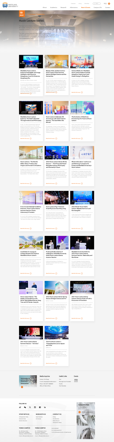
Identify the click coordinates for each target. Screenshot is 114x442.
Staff (87, 10)
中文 (105, 3)
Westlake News (41, 14)
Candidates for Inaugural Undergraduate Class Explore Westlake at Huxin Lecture (29, 253)
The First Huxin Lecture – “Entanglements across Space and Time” (55, 343)
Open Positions (39, 416)
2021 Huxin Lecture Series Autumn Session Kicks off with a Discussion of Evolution (82, 298)
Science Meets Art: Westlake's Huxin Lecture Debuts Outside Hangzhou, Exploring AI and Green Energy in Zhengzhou (81, 73)
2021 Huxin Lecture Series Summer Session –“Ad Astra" (29, 342)
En (109, 3)
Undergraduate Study (23, 416)
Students (87, 8)
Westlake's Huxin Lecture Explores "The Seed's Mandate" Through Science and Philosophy (30, 118)
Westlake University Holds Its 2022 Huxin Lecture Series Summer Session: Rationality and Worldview (82, 254)
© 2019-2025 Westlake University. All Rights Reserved (61, 432)
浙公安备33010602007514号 (57, 430)
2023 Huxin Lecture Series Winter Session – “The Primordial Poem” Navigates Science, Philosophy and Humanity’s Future (56, 164)
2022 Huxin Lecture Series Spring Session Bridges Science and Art (56, 297)
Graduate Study (22, 418)
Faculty (87, 6)
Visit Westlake (62, 386)
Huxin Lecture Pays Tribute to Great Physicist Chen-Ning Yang (56, 207)
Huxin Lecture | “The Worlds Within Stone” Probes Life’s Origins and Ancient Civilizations (30, 163)
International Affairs (57, 422)
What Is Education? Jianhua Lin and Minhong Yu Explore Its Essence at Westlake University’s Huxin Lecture (81, 164)
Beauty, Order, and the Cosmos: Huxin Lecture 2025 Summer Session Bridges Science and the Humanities (56, 73)
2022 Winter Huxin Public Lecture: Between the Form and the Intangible (81, 208)
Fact (60, 379)
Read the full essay (24, 93)
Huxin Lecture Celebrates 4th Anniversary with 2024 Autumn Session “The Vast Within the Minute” (56, 119)
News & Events (32, 14)
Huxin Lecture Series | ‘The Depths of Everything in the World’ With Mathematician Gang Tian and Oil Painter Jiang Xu (30, 299)
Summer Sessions (23, 420)
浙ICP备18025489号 (55, 428)
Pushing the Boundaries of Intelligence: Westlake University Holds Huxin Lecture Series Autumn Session (56, 254)
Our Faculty (38, 418)
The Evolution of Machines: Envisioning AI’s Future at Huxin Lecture (82, 118)
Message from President (65, 381)
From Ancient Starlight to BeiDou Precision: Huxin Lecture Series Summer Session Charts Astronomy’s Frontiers (30, 209)
